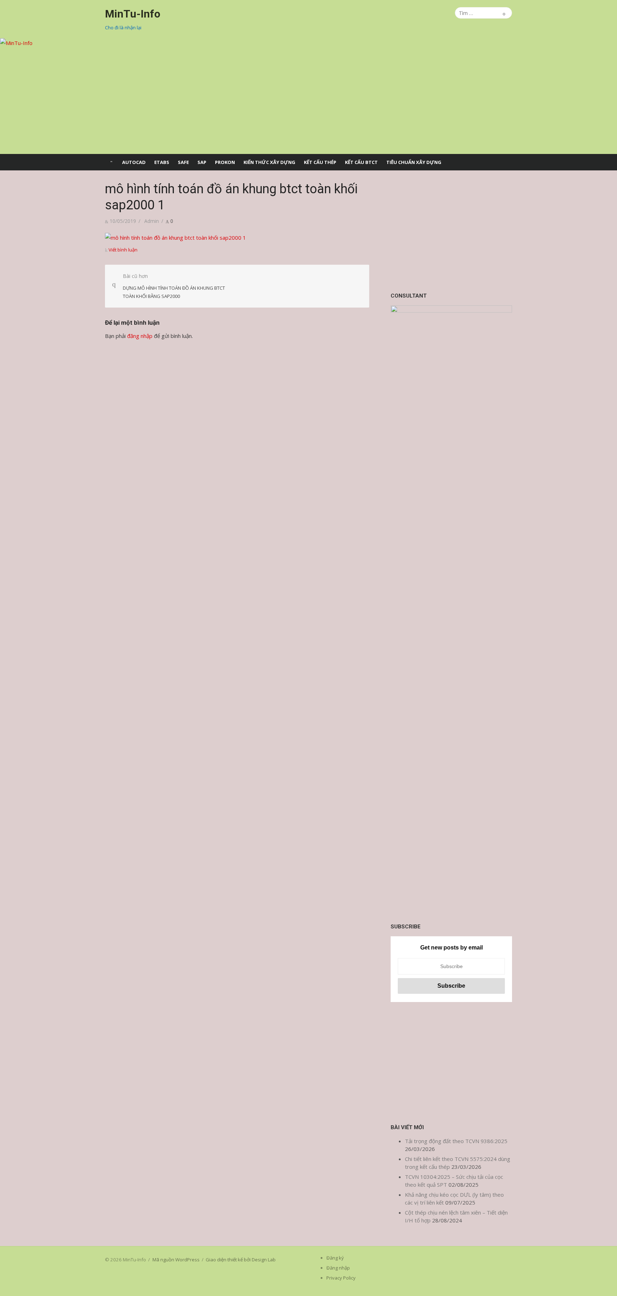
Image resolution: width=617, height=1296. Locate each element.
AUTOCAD (134, 162)
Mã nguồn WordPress (176, 1259)
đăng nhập (139, 335)
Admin (151, 221)
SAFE (183, 162)
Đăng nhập (338, 1268)
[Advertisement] (451, 231)
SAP (201, 162)
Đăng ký (335, 1258)
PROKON (225, 162)
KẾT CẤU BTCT (361, 162)
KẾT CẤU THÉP (320, 162)
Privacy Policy (341, 1278)
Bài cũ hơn (174, 286)
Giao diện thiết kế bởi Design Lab (241, 1259)
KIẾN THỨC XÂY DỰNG (269, 162)
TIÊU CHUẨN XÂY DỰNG (413, 162)
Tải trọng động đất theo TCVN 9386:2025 (456, 1141)
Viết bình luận (123, 249)
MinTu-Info (132, 14)
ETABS (161, 162)
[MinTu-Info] (308, 96)
